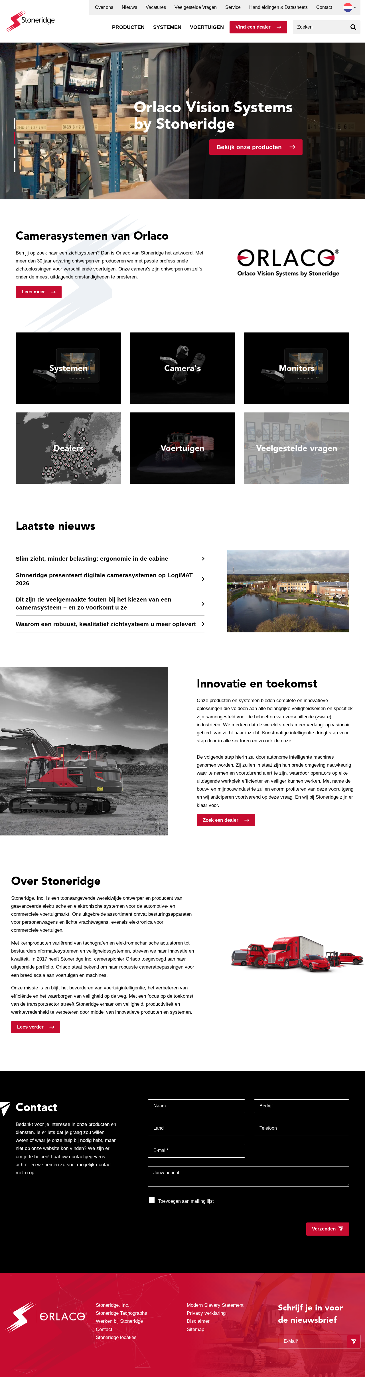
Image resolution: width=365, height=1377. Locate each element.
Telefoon (268, 1128)
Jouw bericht (166, 1172)
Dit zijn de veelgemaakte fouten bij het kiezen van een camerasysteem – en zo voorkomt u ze (93, 603)
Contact (324, 7)
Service (233, 7)
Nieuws (129, 7)
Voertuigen (207, 27)
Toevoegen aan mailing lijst (186, 1201)
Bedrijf (266, 1105)
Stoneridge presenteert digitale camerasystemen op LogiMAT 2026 (104, 579)
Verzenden (324, 1229)
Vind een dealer (253, 27)
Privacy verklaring (206, 1313)
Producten (128, 27)
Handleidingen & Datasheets (278, 7)
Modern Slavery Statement (215, 1305)
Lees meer (33, 291)
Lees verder (30, 1027)
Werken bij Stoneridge (119, 1321)
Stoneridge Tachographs (121, 1313)
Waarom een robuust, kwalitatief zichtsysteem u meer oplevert (106, 624)
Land (158, 1128)
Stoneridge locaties (116, 1337)
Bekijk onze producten (249, 147)
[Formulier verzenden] (353, 1341)
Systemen (167, 27)
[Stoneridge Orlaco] (30, 18)
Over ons (104, 7)
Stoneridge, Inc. (112, 1305)
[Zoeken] (353, 27)
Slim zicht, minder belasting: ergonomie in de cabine (92, 558)
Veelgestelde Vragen (196, 7)
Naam (159, 1105)
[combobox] (326, 27)
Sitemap (195, 1329)
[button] (347, 7)
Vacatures (156, 7)
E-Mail (291, 1341)
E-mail (160, 1150)
